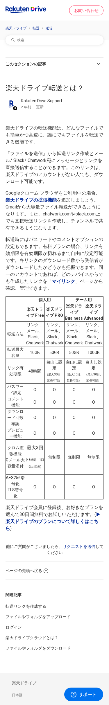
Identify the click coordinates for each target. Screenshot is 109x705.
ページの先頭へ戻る (24, 570)
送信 (49, 28)
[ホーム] (26, 12)
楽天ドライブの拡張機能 (31, 200)
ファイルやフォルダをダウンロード (38, 648)
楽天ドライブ (16, 28)
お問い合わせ (86, 10)
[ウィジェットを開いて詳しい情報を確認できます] (83, 695)
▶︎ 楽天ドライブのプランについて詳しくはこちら (53, 521)
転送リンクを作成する (26, 606)
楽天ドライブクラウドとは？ (32, 637)
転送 (36, 28)
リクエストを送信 (79, 546)
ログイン (14, 627)
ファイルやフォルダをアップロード (38, 616)
